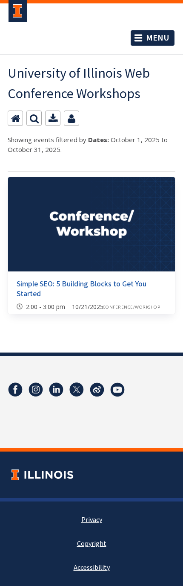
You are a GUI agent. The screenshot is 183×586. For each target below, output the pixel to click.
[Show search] (34, 118)
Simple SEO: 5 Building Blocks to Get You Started (81, 289)
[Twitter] (76, 389)
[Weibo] (97, 389)
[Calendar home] (15, 118)
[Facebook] (15, 389)
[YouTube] (117, 389)
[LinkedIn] (56, 389)
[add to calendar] (52, 118)
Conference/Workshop (131, 307)
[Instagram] (35, 389)
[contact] (71, 118)
